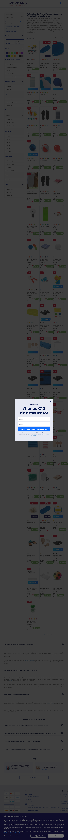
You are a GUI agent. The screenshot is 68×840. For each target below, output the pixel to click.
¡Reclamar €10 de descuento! (34, 429)
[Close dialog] (50, 401)
